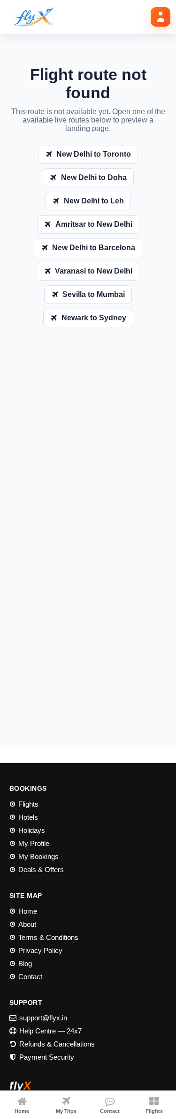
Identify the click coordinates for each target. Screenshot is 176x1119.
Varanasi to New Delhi (93, 271)
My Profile (33, 843)
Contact (30, 977)
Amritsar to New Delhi (93, 224)
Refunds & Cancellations (57, 1044)
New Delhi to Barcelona (93, 248)
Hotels (28, 817)
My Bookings (38, 856)
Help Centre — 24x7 (50, 1031)
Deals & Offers (41, 870)
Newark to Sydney (93, 318)
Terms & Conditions (48, 937)
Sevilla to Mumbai (93, 294)
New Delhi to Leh (94, 201)
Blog (25, 963)
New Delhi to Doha (94, 177)
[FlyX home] (37, 17)
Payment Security (46, 1057)
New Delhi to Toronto (93, 154)
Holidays (31, 830)
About (27, 924)
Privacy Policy (40, 950)
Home (27, 911)
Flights (28, 804)
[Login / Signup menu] (160, 16)
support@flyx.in (43, 1018)
